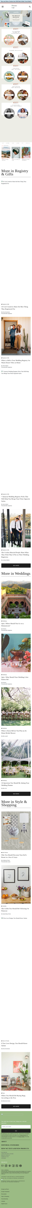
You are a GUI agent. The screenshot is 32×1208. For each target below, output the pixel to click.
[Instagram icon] (6, 1166)
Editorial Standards (10, 1145)
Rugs (3, 1093)
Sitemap (3, 1158)
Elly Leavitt (5, 736)
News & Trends (5, 1040)
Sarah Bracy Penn (7, 914)
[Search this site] (30, 7)
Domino (4, 628)
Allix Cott (5, 788)
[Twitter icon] (17, 1166)
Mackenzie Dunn (6, 1101)
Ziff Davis (12, 1176)
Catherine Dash (6, 860)
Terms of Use (23, 1135)
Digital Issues (4, 1203)
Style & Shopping (5, 1196)
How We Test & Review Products (15, 1148)
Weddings (4, 621)
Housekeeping (4, 1198)
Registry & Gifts (5, 304)
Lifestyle (3, 1201)
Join (16, 1130)
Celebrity (4, 906)
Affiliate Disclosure (7, 1153)
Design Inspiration (5, 1191)
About (4, 1141)
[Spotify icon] (20, 1166)
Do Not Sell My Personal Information (10, 1181)
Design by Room (5, 1189)
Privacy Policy (21, 1136)
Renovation (3, 1194)
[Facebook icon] (13, 1166)
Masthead (4, 1152)
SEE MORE (16, 565)
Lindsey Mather (6, 560)
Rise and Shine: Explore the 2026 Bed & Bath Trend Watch (16, 1)
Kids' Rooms (5, 852)
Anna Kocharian (6, 312)
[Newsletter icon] (2, 1166)
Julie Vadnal (5, 365)
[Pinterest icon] (10, 1166)
